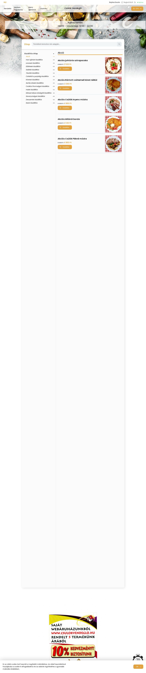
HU (5, 2)
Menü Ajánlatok (32, 8)
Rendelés (7, 8)
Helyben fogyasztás (18, 8)
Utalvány (43, 8)
